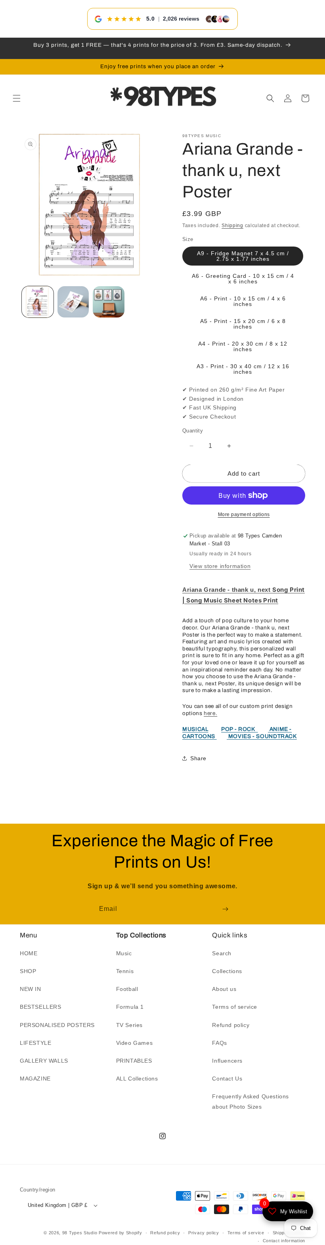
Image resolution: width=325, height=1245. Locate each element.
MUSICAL (195, 729)
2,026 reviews (181, 18)
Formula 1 (130, 1007)
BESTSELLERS (40, 1007)
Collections (227, 971)
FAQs (219, 1043)
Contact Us (227, 1078)
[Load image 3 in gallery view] (108, 302)
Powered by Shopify (120, 1232)
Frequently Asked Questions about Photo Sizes (250, 1101)
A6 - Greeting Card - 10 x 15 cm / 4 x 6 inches (243, 279)
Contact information (284, 1240)
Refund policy (230, 1025)
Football (127, 989)
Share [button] (198, 758)
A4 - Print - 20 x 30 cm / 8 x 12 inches (242, 346)
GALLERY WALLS (44, 1061)
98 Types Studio (80, 1232)
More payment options (244, 514)
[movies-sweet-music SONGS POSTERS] (227, 736)
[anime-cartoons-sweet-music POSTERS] (269, 729)
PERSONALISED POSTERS (57, 1025)
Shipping (232, 225)
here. (210, 713)
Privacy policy (203, 1232)
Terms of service (234, 1007)
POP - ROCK (239, 729)
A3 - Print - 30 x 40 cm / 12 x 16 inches (243, 369)
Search (221, 953)
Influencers (227, 1061)
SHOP (28, 971)
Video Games (134, 1043)
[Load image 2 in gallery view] (73, 302)
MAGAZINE (35, 1078)
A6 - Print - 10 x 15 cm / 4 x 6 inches (243, 301)
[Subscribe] (225, 909)
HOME (28, 953)
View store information (219, 566)
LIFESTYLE (35, 1043)
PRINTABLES (134, 1061)
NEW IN (30, 989)
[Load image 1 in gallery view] (38, 302)
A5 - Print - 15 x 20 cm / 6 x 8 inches (243, 324)
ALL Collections (137, 1078)
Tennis (125, 971)
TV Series (129, 1025)
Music (124, 953)
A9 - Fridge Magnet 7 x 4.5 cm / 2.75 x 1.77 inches (243, 256)
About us (224, 989)
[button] (16, 98)
